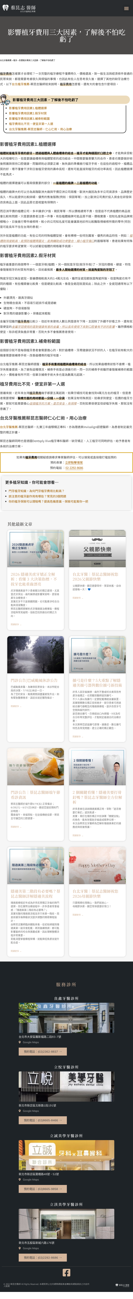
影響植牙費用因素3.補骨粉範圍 (29, 118)
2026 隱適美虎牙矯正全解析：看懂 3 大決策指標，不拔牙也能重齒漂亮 (34, 579)
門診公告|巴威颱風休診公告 (34, 680)
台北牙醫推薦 (9, 427)
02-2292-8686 (74, 467)
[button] (126, 8)
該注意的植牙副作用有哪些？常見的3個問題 (37, 496)
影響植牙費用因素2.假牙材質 (28, 113)
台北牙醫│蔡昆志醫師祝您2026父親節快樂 (95, 576)
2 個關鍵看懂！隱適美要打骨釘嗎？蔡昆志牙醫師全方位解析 (97, 797)
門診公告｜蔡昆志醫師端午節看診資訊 (35, 795)
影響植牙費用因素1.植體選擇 (28, 108)
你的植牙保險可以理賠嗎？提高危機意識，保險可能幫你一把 (48, 501)
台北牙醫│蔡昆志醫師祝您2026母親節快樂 (95, 893)
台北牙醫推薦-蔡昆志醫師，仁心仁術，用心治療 (40, 129)
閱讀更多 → (16, 624)
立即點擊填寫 (74, 462)
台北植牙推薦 (20, 84)
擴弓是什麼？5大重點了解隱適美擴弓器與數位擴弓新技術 (97, 683)
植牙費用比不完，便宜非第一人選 (31, 123)
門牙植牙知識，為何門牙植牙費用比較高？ (37, 491)
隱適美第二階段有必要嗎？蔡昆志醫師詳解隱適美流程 (35, 893)
